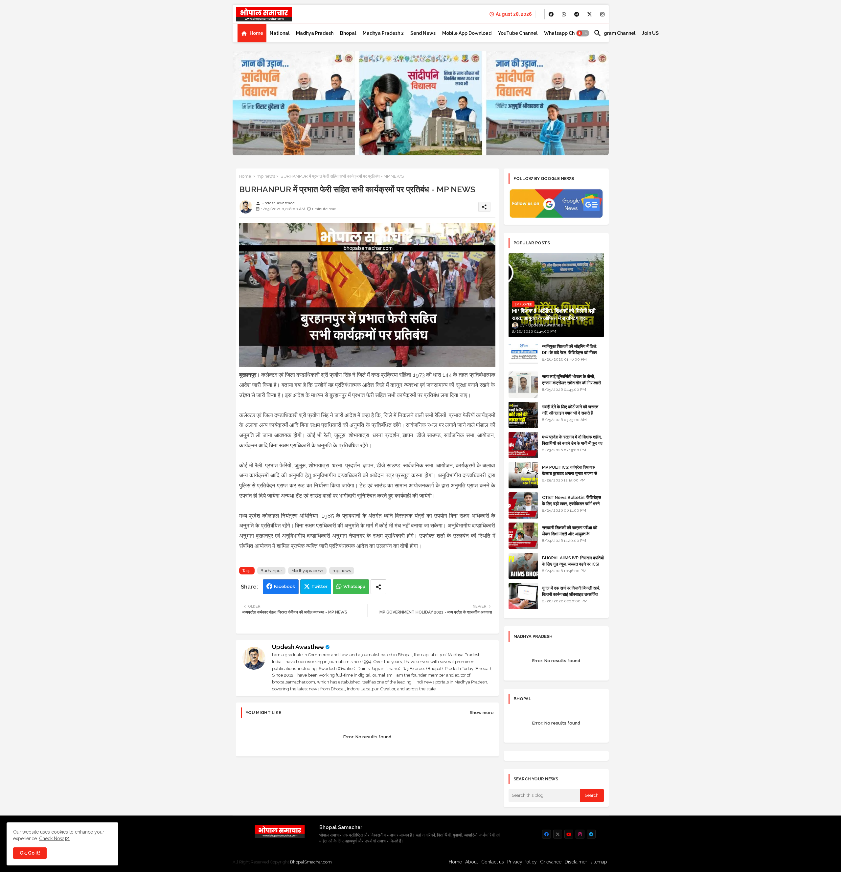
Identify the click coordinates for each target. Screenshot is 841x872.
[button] (582, 33)
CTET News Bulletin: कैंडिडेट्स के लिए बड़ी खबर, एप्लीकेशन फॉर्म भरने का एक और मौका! (571, 503)
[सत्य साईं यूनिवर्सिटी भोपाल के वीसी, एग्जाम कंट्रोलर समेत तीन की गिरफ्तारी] (523, 384)
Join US (650, 33)
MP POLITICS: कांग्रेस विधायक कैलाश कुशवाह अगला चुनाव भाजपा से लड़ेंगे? (569, 473)
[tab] (252, 33)
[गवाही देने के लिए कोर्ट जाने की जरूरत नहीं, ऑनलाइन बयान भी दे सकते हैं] (523, 415)
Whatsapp (354, 586)
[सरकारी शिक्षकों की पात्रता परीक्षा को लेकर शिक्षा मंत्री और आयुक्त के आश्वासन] (523, 536)
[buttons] (551, 14)
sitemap (598, 861)
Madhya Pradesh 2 (383, 33)
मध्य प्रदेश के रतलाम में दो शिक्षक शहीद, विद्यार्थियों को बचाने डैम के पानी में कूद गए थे (572, 443)
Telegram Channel (614, 33)
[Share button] (378, 586)
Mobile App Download (466, 33)
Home (256, 33)
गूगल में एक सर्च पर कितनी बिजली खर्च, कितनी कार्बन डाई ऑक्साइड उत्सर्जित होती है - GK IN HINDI (571, 594)
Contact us (492, 861)
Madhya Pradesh (314, 33)
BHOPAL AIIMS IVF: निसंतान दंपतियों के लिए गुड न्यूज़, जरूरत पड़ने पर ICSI (573, 560)
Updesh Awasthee (298, 646)
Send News (423, 33)
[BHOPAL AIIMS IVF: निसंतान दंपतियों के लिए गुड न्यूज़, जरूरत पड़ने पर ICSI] (523, 566)
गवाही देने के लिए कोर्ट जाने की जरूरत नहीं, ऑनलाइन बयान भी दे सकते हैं (570, 409)
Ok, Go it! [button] (30, 853)
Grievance (550, 861)
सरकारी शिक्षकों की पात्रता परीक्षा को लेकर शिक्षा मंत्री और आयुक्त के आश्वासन (569, 533)
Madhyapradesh (307, 570)
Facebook (284, 586)
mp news (266, 176)
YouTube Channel (517, 33)
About (471, 861)
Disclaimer (576, 861)
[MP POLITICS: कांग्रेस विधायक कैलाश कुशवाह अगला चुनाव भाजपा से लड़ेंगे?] (523, 475)
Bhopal (348, 33)
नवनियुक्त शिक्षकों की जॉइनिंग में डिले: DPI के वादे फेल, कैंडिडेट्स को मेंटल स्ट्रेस (569, 352)
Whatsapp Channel (565, 33)
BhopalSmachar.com (311, 862)
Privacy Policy (522, 861)
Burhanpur (271, 570)
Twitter (319, 586)
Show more (482, 712)
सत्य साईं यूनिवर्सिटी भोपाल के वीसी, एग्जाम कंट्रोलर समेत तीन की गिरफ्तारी (571, 379)
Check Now (51, 838)
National (279, 33)
